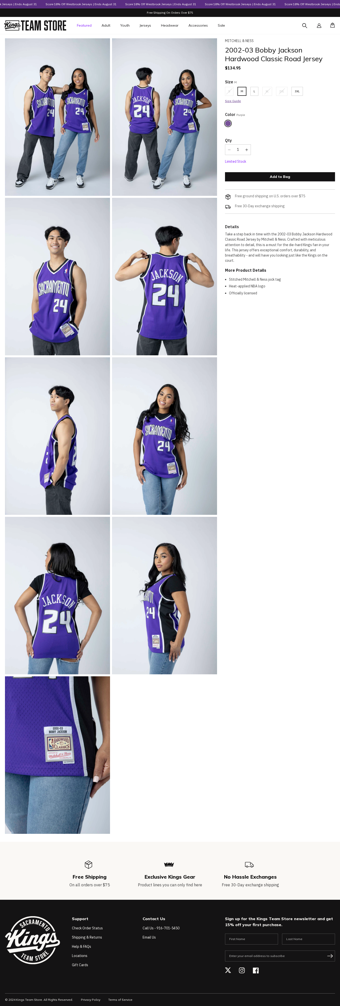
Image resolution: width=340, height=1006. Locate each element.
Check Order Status (87, 928)
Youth (125, 25)
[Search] (309, 29)
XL (269, 92)
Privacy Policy (90, 1000)
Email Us (149, 937)
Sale (221, 25)
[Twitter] (228, 970)
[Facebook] (256, 970)
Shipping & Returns (87, 937)
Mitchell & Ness (239, 41)
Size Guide (233, 101)
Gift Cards (80, 965)
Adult (106, 25)
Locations (79, 955)
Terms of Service (120, 1000)
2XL (283, 92)
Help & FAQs (81, 946)
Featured (84, 25)
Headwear (169, 25)
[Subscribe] (330, 956)
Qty (228, 140)
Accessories (198, 25)
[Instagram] (242, 970)
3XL (297, 91)
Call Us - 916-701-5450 (161, 928)
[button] (331, 26)
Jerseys (145, 25)
